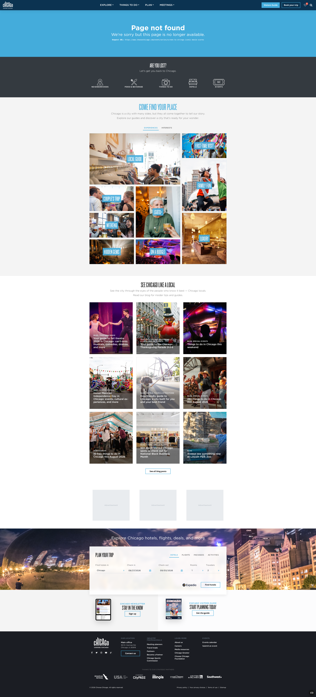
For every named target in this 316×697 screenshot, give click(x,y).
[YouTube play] (106, 653)
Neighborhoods (100, 87)
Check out (163, 565)
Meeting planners (154, 644)
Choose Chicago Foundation (182, 657)
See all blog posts (158, 471)
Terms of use (212, 687)
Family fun (204, 185)
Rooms (193, 565)
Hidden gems (111, 251)
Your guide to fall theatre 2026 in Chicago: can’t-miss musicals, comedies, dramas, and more (110, 343)
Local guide (135, 159)
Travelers (210, 565)
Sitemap (223, 687)
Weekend (111, 225)
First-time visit (204, 145)
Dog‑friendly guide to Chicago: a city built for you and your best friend (157, 399)
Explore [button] (106, 5)
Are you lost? (158, 65)
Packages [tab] (199, 555)
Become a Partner (155, 655)
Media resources (182, 649)
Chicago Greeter (182, 653)
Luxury (204, 238)
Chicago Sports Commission (153, 659)
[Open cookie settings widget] (312, 693)
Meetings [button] (166, 5)
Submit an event (209, 646)
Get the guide (202, 613)
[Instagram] (101, 653)
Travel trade (152, 648)
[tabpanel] (158, 576)
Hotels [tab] (174, 555)
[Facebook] (92, 653)
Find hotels (210, 585)
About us (179, 642)
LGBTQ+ (158, 212)
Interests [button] (166, 128)
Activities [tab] (213, 555)
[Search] (311, 5)
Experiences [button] (151, 128)
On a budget (158, 251)
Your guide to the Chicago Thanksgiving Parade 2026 (156, 346)
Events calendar (209, 642)
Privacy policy (182, 687)
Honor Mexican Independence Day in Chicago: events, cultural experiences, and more (110, 397)
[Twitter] (97, 653)
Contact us (130, 653)
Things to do (166, 87)
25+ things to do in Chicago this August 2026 (204, 400)
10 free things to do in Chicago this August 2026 (109, 455)
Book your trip (291, 5)
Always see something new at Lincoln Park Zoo (204, 455)
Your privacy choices (197, 687)
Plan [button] (148, 5)
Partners (150, 651)
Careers (178, 646)
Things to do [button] (128, 5)
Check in (131, 565)
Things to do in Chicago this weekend (204, 346)
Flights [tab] (186, 555)
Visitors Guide (270, 5)
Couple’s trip (111, 198)
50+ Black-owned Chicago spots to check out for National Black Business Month (156, 452)
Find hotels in (102, 565)
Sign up (132, 613)
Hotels (193, 87)
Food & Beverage (134, 87)
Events (219, 87)
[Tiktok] (111, 653)
